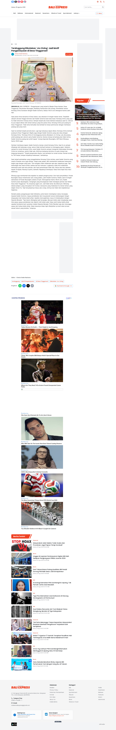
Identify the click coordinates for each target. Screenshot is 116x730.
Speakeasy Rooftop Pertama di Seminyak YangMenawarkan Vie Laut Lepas (92, 167)
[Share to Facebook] (24, 285)
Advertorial (101, 699)
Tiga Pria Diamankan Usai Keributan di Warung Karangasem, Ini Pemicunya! (50, 597)
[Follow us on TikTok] (25, 2)
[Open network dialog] (97, 2)
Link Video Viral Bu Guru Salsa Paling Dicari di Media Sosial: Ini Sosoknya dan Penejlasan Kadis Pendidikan (92, 145)
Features (101, 695)
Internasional (29, 13)
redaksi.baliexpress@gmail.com (20, 705)
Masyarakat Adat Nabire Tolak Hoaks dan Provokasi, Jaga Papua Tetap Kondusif (49, 544)
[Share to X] (28, 285)
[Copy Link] (32, 285)
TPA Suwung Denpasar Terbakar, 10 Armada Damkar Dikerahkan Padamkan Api (91, 150)
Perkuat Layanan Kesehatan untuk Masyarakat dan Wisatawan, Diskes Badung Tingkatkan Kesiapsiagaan (92, 156)
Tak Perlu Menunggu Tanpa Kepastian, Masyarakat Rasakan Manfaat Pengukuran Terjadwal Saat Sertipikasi (52, 624)
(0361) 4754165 (15, 700)
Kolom (100, 697)
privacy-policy (54, 690)
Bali (14, 13)
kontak (52, 695)
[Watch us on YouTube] (21, 2)
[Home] (11, 44)
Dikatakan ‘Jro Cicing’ (56, 281)
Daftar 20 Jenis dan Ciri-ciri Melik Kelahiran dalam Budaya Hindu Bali (91, 128)
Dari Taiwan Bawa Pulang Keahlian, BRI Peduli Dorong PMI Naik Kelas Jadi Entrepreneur (50, 570)
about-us (52, 699)
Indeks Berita (53, 702)
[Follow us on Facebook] (12, 2)
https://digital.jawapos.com (56, 715)
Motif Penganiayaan (28, 281)
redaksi (52, 687)
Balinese (20, 13)
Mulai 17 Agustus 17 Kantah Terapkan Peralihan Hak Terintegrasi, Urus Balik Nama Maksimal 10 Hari (52, 636)
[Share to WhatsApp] (20, 285)
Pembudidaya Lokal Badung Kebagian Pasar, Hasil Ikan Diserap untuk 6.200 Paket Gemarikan (91, 140)
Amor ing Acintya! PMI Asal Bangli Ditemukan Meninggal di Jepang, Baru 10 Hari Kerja (50, 650)
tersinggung (16, 281)
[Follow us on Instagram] (18, 2)
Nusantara (46, 13)
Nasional (38, 13)
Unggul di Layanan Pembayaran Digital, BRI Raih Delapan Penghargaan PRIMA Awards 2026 (51, 557)
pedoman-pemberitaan (57, 692)
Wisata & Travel (56, 13)
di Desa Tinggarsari (42, 281)
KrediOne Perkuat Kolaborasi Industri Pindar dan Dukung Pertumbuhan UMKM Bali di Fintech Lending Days (91, 162)
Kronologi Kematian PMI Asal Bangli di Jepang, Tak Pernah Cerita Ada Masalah (52, 584)
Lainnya (76, 13)
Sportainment (67, 13)
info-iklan (52, 697)
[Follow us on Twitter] (15, 2)
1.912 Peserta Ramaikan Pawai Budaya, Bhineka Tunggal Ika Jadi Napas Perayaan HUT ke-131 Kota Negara (89, 117)
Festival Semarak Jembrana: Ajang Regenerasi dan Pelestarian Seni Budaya (91, 134)
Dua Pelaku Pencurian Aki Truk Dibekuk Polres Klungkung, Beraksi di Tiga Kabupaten (50, 610)
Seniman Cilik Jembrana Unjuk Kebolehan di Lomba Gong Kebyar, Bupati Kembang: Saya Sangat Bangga (91, 124)
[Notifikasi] (100, 2)
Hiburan (71, 695)
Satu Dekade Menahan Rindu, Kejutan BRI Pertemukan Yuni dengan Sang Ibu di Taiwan (50, 663)
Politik (100, 687)
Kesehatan (101, 690)
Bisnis (34, 553)
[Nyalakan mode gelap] (103, 2)
